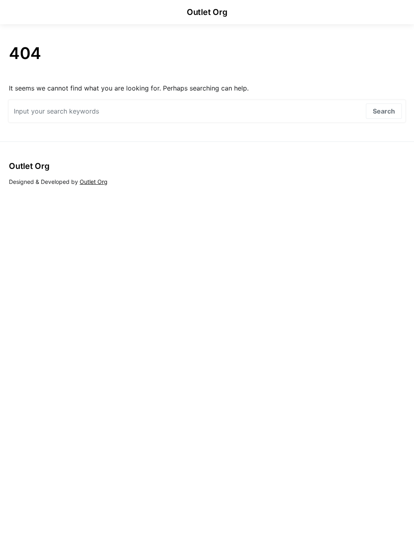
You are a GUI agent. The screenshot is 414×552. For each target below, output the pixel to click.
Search (384, 111)
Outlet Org (207, 12)
